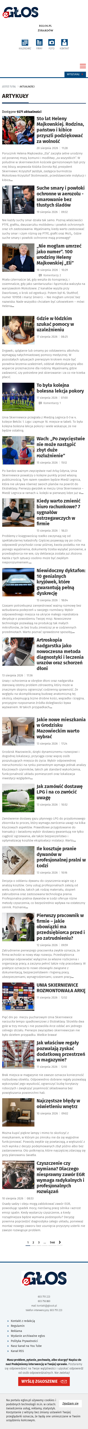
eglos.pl (45, 25)
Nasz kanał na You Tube (26, 1346)
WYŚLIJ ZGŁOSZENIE (39, 1381)
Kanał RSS (17, 1351)
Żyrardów (45, 30)
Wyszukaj (73, 74)
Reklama (16, 1331)
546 (52, 1242)
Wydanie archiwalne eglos (28, 1336)
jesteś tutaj (9, 86)
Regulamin (18, 1326)
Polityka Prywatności (24, 1341)
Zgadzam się (72, 1403)
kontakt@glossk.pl (47, 1305)
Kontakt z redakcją (23, 1321)
